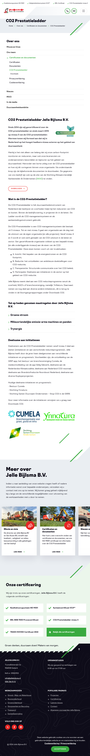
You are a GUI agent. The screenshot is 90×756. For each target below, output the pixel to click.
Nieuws (10, 92)
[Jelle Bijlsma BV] (14, 11)
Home (11, 26)
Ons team (11, 53)
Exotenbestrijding (15, 714)
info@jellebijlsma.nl (13, 678)
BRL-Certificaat (59, 3)
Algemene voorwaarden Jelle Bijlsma (65, 710)
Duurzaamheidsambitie (17, 108)
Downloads (16, 188)
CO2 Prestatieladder (57, 26)
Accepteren (60, 749)
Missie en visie (11, 529)
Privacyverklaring (68, 743)
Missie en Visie (13, 47)
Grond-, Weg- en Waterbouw (19, 695)
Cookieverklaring (52, 743)
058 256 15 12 (10, 682)
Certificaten (14, 62)
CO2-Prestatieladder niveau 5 (78, 3)
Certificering (55, 699)
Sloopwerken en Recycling (18, 706)
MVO (9, 97)
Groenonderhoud (15, 703)
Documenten (15, 66)
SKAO (39, 179)
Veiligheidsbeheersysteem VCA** (39, 3)
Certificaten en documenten (37, 26)
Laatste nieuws (56, 703)
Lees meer (18, 552)
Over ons (20, 26)
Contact (53, 706)
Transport (12, 710)
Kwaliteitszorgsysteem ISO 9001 (14, 3)
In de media (12, 102)
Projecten (54, 695)
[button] (83, 534)
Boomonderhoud (15, 699)
